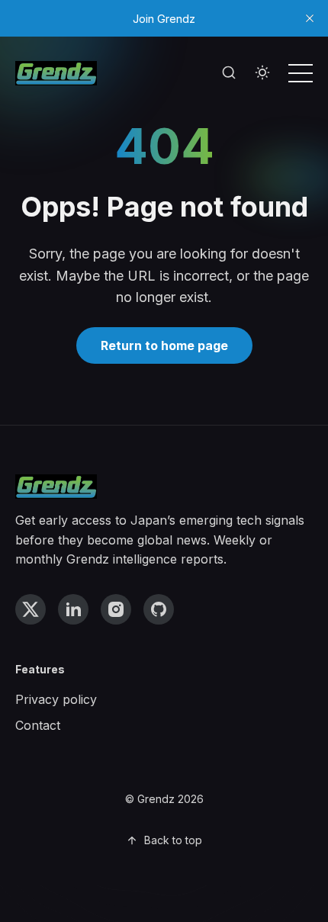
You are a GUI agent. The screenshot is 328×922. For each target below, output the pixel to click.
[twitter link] (30, 609)
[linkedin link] (73, 609)
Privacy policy (56, 699)
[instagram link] (116, 609)
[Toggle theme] (262, 73)
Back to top (173, 840)
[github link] (158, 609)
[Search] (228, 73)
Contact (37, 725)
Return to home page (164, 345)
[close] (309, 18)
